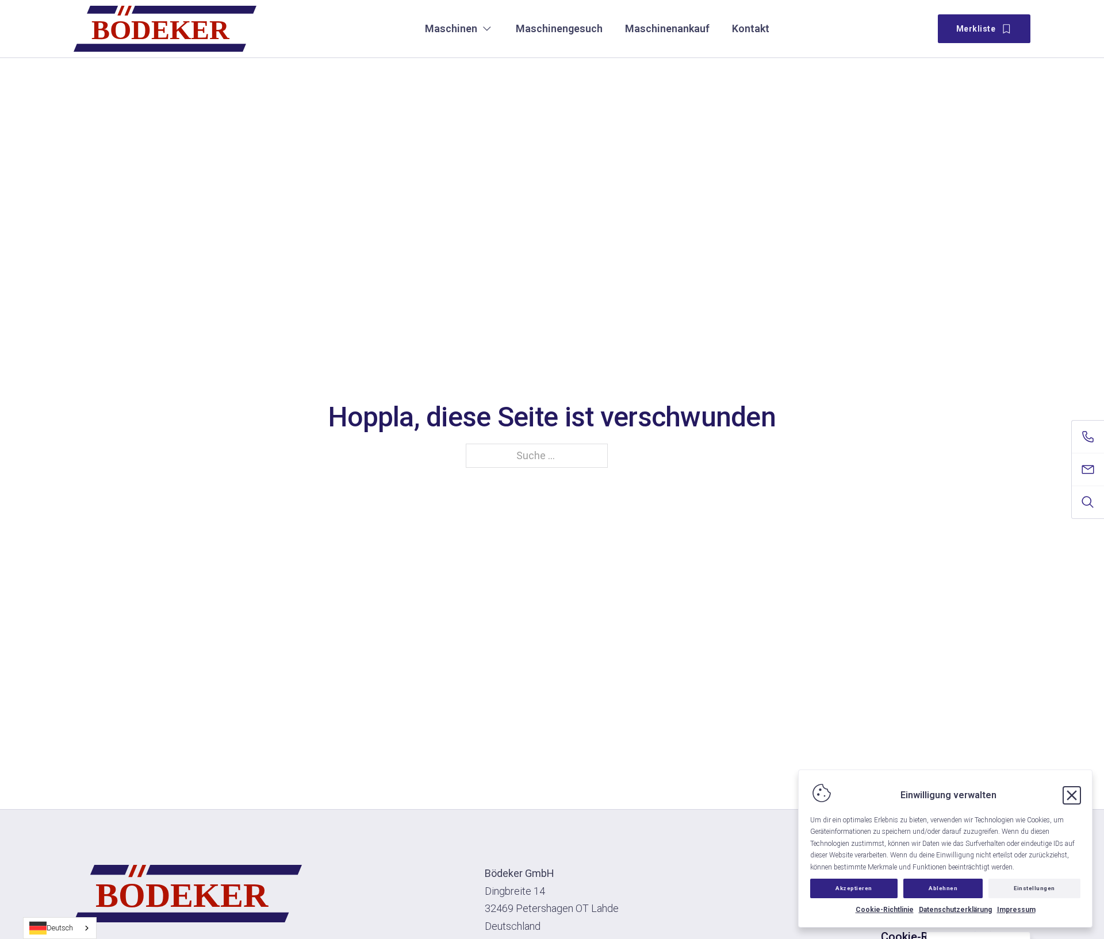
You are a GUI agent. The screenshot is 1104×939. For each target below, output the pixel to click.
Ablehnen (943, 888)
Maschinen (451, 28)
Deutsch (60, 927)
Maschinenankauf (667, 28)
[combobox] (60, 928)
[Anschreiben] (1088, 469)
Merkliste (976, 28)
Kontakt (750, 28)
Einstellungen (1034, 888)
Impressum (1016, 910)
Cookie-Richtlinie (885, 910)
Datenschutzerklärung (955, 910)
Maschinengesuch (559, 28)
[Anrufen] (1088, 437)
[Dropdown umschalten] (487, 28)
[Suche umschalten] (1088, 502)
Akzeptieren (853, 888)
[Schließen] (1071, 795)
